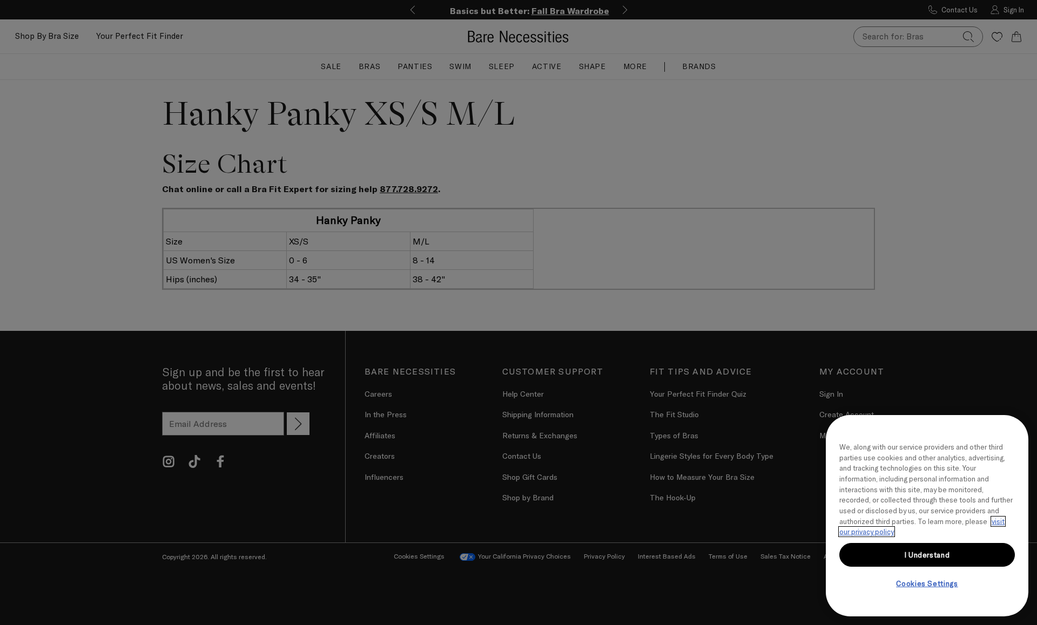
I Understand (927, 555)
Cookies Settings (927, 583)
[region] (927, 515)
